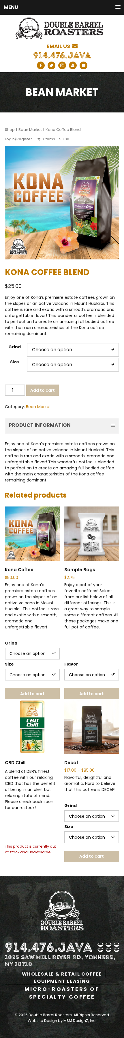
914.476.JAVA (62, 55)
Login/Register (18, 139)
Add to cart (42, 390)
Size (14, 362)
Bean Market (30, 129)
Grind (14, 347)
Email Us (59, 46)
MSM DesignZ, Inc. (79, 1020)
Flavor (71, 664)
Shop (10, 129)
